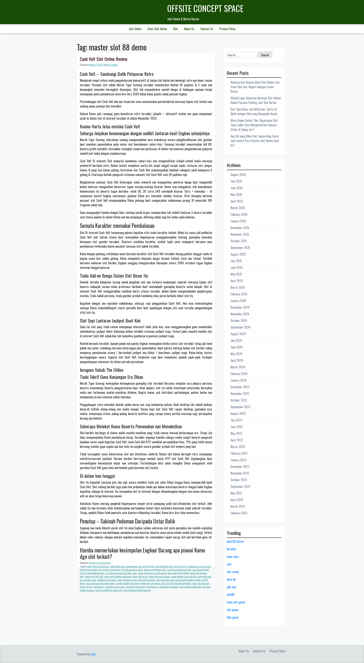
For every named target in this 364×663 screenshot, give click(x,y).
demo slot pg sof (140, 576)
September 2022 (240, 486)
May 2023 (236, 433)
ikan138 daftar (235, 541)
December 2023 (240, 387)
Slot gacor (233, 617)
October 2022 (239, 480)
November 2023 (240, 393)
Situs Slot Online (157, 29)
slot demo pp (152, 586)
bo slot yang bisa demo (132, 569)
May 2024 (236, 354)
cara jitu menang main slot (179, 569)
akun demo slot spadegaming (124, 566)
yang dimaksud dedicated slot (137, 590)
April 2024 (237, 360)
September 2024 (240, 327)
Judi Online (135, 29)
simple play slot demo (150, 583)
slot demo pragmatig (168, 586)
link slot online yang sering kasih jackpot (175, 579)
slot (229, 564)
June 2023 (237, 426)
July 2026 (236, 181)
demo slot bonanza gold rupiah (152, 573)
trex (93, 654)
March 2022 (238, 506)
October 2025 (239, 241)
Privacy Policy (227, 29)
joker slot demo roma (127, 579)
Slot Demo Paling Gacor (100, 562)
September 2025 (240, 247)
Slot (175, 29)
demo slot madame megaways (118, 576)
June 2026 (237, 188)
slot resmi (233, 572)
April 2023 (237, 440)
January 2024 (238, 380)
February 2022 (239, 513)
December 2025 (240, 227)
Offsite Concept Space (205, 8)
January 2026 (238, 221)
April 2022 (237, 499)
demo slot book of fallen (178, 573)
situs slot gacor (236, 602)
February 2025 (239, 294)
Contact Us (206, 29)
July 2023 (236, 420)
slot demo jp (98, 586)
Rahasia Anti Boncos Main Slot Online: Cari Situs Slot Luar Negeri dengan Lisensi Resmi (255, 87)
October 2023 (239, 400)
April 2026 (237, 201)
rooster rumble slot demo (127, 583)
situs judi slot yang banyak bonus (176, 583)
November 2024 (240, 314)
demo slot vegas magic (159, 576)
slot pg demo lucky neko (190, 586)
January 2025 (238, 300)
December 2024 (240, 307)
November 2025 (240, 234)
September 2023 (240, 407)
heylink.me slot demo (107, 579)
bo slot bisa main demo (110, 569)
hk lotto (231, 549)
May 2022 (236, 493)
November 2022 (240, 473)
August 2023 (238, 413)
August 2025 (238, 254)
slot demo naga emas (115, 586)
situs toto (232, 556)
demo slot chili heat (94, 576)
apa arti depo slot (146, 566)
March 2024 (238, 367)
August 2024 (238, 334)
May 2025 (236, 274)
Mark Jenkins (112, 64)
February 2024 (239, 373)
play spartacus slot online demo (100, 583)
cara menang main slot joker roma (121, 573)
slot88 (230, 594)
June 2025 (237, 267)
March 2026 (238, 208)
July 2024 (236, 340)
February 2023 (239, 453)
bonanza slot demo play (155, 569)
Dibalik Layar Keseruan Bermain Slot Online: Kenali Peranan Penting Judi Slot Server (256, 100)
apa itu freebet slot (164, 566)
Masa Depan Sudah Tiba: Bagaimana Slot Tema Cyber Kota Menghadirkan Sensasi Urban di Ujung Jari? (254, 125)
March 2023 (238, 446)
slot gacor (233, 609)
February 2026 (239, 214)
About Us (189, 29)
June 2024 (237, 347)
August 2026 (238, 174)
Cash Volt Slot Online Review (103, 58)
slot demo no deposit (135, 586)
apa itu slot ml (180, 566)
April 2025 (237, 281)
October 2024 (239, 320)
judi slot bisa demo (146, 579)
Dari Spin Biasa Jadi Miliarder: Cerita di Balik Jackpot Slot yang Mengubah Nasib (254, 111)
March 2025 (238, 287)
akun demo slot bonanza (98, 566)
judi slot (231, 587)
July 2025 (236, 261)
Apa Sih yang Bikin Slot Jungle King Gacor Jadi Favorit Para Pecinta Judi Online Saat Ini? (255, 141)
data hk (231, 579)
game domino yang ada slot (183, 576)
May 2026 (236, 194)
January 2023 (238, 460)
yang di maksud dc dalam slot (108, 590)
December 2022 (240, 466)
